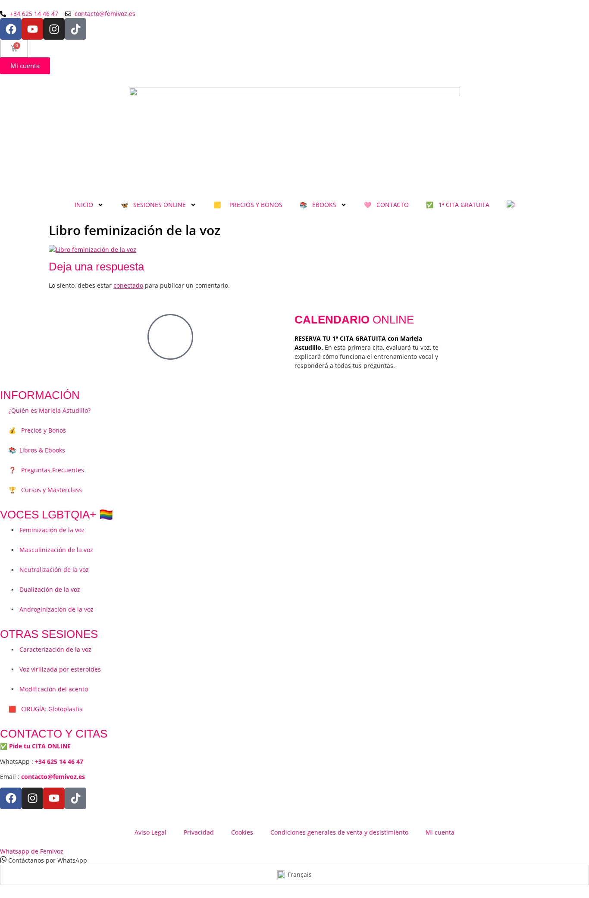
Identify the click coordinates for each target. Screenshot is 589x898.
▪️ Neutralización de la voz (49, 569)
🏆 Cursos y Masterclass (45, 490)
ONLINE (354, 319)
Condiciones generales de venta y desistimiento (339, 832)
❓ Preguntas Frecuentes (46, 470)
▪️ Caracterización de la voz (50, 649)
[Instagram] (54, 29)
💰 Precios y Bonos (37, 430)
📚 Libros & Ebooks (37, 450)
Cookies (242, 832)
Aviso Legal (150, 832)
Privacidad (199, 832)
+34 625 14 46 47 (59, 761)
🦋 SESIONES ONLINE (153, 205)
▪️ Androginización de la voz (51, 609)
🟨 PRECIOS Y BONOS (247, 205)
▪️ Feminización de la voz (47, 530)
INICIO (84, 205)
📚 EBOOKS (318, 205)
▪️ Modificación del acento (48, 689)
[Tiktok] (75, 29)
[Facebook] (11, 29)
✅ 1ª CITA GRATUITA (457, 205)
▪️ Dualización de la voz (44, 589)
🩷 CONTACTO (386, 205)
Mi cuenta (440, 832)
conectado (128, 285)
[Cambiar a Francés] (510, 205)
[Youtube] (32, 29)
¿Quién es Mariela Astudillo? (50, 410)
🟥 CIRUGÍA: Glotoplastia (46, 709)
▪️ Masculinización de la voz (51, 550)
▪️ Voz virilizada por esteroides (55, 669)
